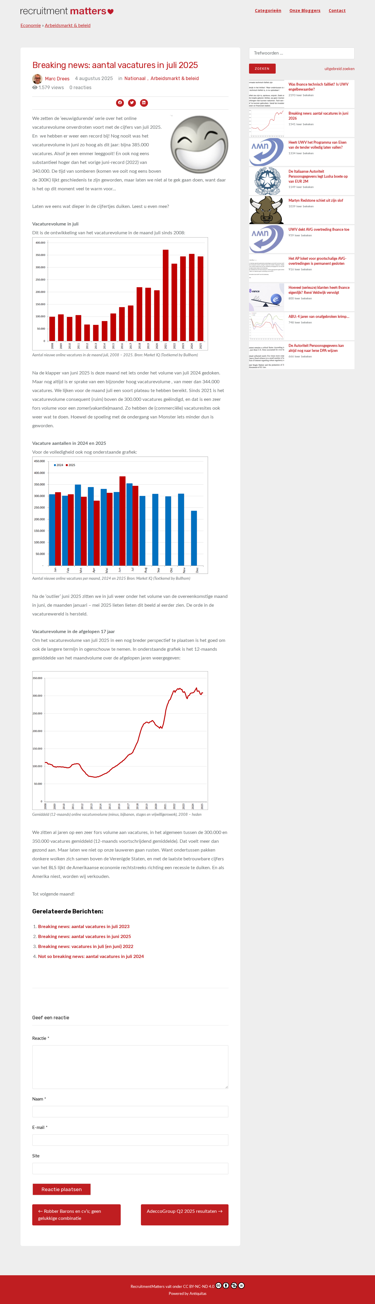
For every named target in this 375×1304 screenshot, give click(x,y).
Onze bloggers (305, 10)
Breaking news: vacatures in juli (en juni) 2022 (85, 946)
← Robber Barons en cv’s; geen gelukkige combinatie (69, 1215)
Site (36, 1156)
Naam (39, 1099)
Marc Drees (57, 78)
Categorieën (268, 10)
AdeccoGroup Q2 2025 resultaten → (185, 1211)
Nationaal (137, 78)
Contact (337, 10)
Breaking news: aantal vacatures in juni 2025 (84, 936)
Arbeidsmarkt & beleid (68, 25)
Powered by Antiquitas (188, 1294)
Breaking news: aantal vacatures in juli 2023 (83, 926)
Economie (31, 25)
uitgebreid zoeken (339, 69)
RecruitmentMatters (148, 1287)
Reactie (40, 1038)
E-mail (39, 1127)
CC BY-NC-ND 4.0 (198, 1287)
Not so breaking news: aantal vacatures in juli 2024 (91, 956)
